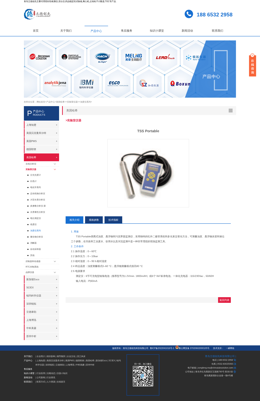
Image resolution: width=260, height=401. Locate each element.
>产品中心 (50, 102)
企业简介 (41, 356)
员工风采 (81, 356)
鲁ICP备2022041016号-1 (162, 348)
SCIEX (112, 360)
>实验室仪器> (72, 102)
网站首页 (41, 102)
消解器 (33, 243)
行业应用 (41, 373)
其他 (32, 255)
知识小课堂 (157, 30)
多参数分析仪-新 (38, 206)
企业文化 (71, 356)
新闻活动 (187, 30)
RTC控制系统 (32, 267)
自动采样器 (35, 249)
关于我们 (66, 30)
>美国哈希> (60, 102)
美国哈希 (90, 360)
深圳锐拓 (50, 365)
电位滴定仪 (35, 218)
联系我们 (217, 30)
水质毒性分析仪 (37, 212)
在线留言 (61, 382)
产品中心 (96, 30)
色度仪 (33, 224)
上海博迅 (70, 365)
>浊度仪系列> (85, 102)
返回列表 (224, 300)
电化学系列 (35, 187)
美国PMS (69, 360)
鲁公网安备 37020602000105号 (194, 348)
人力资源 (51, 382)
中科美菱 (80, 365)
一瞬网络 (229, 348)
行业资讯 (51, 377)
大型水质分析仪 (37, 199)
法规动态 (51, 373)
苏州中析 (90, 365)
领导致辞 (61, 356)
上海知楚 (41, 360)
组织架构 (51, 356)
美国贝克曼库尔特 (55, 360)
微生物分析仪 (36, 237)
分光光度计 (35, 175)
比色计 (33, 181)
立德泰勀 (60, 365)
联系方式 (41, 382)
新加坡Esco (101, 360)
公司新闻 (41, 377)
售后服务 (126, 30)
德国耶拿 (80, 360)
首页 (36, 30)
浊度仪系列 (35, 230)
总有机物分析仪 (37, 193)
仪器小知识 (62, 373)
